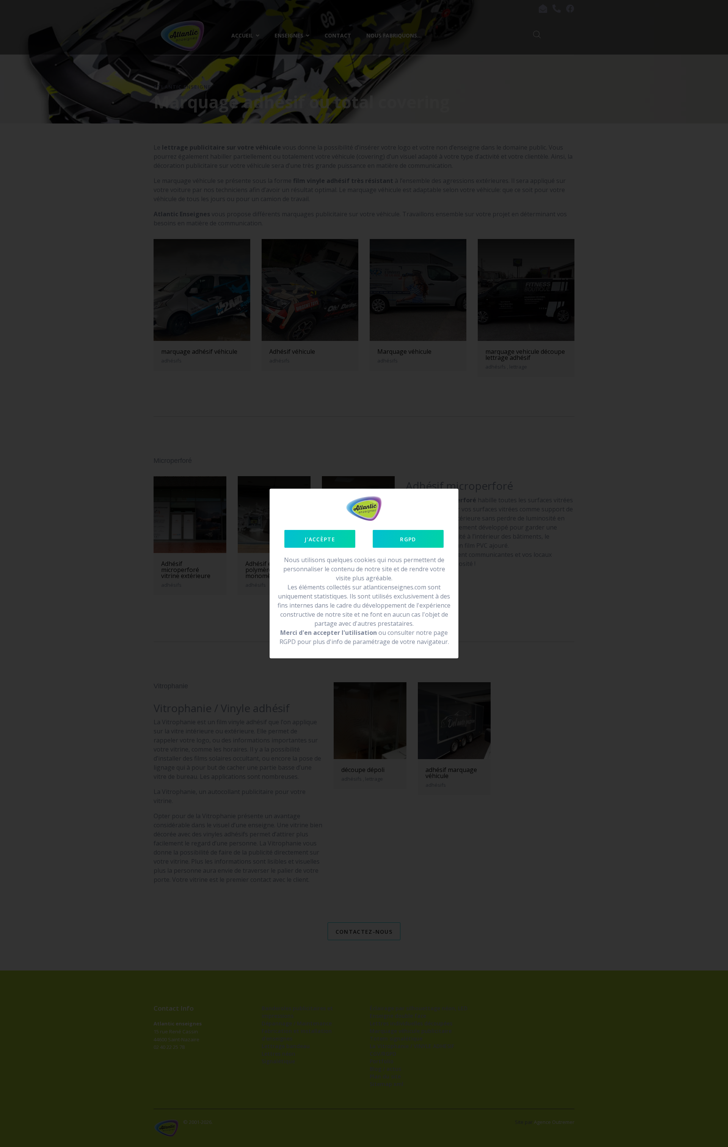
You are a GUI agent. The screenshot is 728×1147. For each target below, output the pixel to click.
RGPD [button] (408, 539)
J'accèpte (319, 539)
